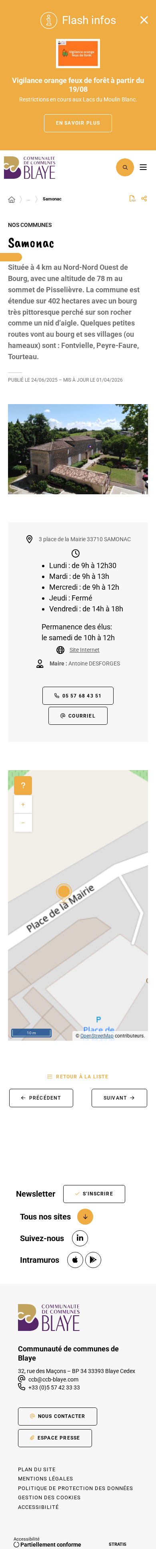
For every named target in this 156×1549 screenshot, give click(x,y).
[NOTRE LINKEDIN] (80, 1238)
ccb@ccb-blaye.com (52, 1379)
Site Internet (85, 650)
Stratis (117, 1544)
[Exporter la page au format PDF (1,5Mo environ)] (132, 198)
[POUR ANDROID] (93, 1260)
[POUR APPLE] (75, 1260)
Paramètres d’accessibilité (104, 167)
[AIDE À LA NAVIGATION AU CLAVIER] (23, 785)
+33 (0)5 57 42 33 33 (54, 1387)
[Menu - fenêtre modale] (143, 167)
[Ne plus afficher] (144, 20)
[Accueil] (11, 200)
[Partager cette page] (144, 198)
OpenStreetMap (97, 1036)
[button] (125, 167)
